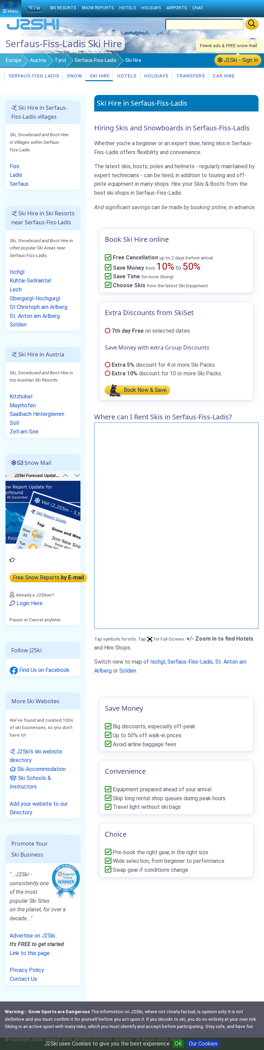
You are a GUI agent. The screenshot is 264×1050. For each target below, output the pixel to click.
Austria (38, 60)
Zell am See (24, 431)
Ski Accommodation (41, 769)
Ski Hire (100, 75)
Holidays (156, 75)
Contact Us (23, 979)
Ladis (16, 175)
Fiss (14, 166)
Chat (198, 7)
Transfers (190, 75)
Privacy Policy (27, 970)
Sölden (127, 670)
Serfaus (19, 184)
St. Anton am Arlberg (35, 316)
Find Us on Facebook (43, 670)
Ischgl (157, 661)
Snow (74, 75)
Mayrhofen (23, 405)
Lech (16, 289)
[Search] (251, 24)
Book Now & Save (144, 390)
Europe (13, 60)
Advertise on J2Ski (32, 935)
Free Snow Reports (48, 577)
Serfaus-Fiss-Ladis (96, 60)
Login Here (29, 603)
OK (178, 1043)
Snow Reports (97, 7)
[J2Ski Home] (33, 29)
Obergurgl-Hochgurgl (35, 298)
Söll (14, 423)
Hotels (126, 75)
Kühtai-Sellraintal (30, 280)
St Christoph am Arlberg (38, 307)
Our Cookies (203, 1043)
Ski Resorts (63, 7)
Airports (176, 7)
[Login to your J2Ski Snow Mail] (43, 509)
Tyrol (60, 60)
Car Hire (223, 75)
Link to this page (30, 953)
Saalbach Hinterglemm (37, 414)
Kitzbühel (21, 396)
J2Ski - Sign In (240, 60)
